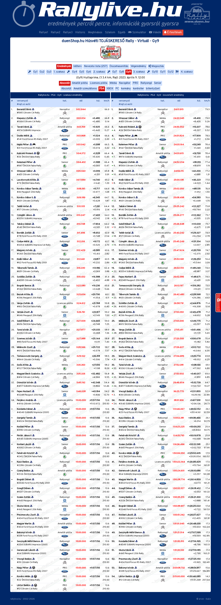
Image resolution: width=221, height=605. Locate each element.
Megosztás (157, 66)
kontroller (138, 88)
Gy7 (114, 72)
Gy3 (49, 72)
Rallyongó (146, 83)
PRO (135, 83)
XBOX (110, 88)
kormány (126, 88)
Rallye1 (43, 32)
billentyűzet (153, 88)
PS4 (101, 88)
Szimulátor (139, 32)
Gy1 (35, 72)
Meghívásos (95, 32)
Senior (157, 83)
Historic (80, 32)
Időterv (77, 66)
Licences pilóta (98, 83)
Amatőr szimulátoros (85, 88)
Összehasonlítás (119, 66)
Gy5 (81, 72)
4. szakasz (187, 72)
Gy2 (42, 72)
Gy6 (88, 72)
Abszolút (65, 83)
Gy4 (74, 72)
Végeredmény (138, 66)
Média (113, 83)
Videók (156, 32)
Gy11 (162, 72)
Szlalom (110, 32)
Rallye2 (55, 32)
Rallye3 (68, 32)
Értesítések (174, 32)
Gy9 (128, 72)
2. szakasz (99, 72)
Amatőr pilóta (80, 83)
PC (117, 88)
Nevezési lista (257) (95, 66)
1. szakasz (59, 72)
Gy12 (171, 72)
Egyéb (121, 32)
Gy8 (121, 72)
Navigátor (124, 83)
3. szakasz (139, 72)
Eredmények (64, 66)
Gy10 (155, 72)
